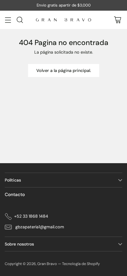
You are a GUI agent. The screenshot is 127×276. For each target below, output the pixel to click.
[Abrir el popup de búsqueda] (20, 20)
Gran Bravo (47, 263)
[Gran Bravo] (63, 20)
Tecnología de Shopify (81, 263)
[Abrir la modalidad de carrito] (117, 20)
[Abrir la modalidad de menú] (8, 20)
